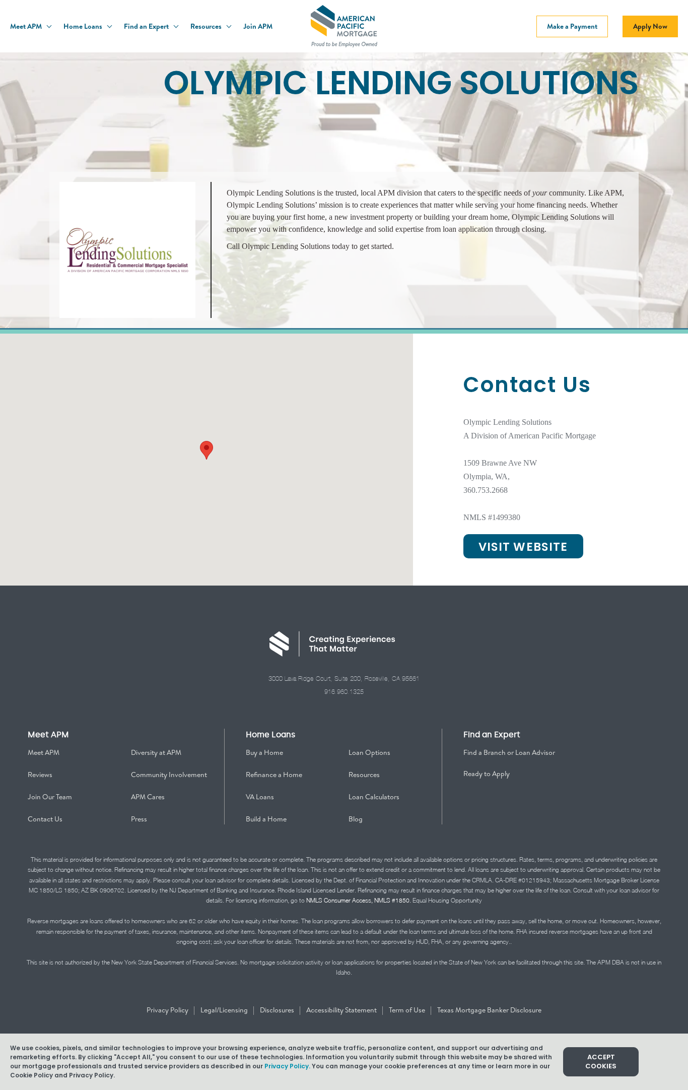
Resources (206, 26)
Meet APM (26, 26)
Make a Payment (572, 26)
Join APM (257, 26)
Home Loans (83, 26)
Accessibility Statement (342, 1010)
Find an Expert (147, 26)
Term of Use (408, 1010)
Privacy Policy (168, 1010)
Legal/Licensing (224, 1010)
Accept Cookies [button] (600, 1061)
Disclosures (278, 1010)
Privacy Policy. (287, 1066)
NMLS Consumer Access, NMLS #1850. (358, 900)
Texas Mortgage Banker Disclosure (489, 1010)
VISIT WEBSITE (523, 547)
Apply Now (650, 26)
